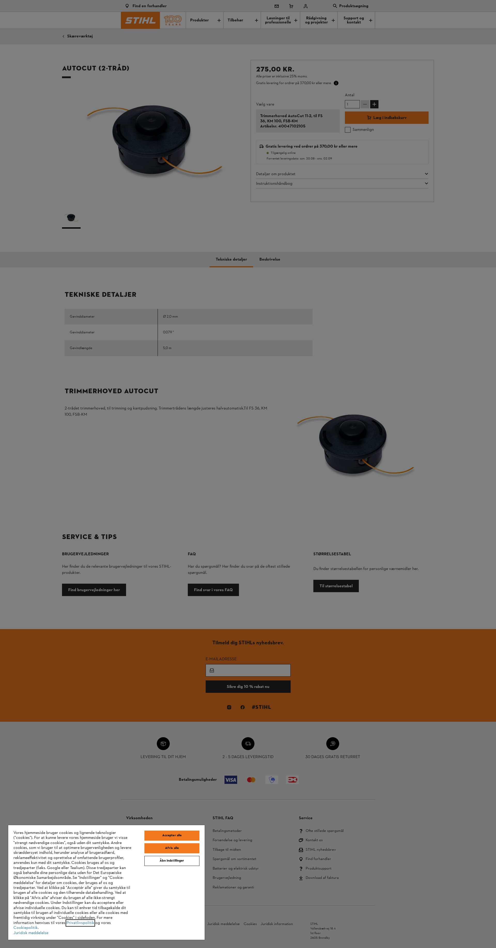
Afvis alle (172, 848)
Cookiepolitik (25, 928)
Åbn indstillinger (172, 860)
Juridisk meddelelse (30, 933)
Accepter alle (172, 835)
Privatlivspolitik (80, 923)
